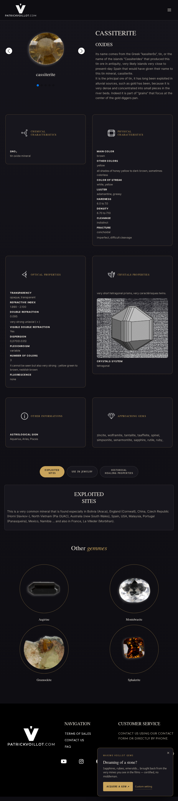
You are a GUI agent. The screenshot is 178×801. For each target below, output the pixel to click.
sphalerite (134, 680)
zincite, (102, 435)
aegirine (44, 619)
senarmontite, (124, 440)
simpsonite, (105, 440)
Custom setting (143, 786)
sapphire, (140, 440)
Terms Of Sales (78, 734)
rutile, (151, 440)
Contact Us (74, 740)
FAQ (68, 747)
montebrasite (134, 619)
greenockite (44, 680)
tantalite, (130, 435)
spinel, (155, 435)
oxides (104, 44)
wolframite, (116, 435)
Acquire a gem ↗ (118, 786)
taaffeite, (144, 435)
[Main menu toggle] (169, 10)
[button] (9, 51)
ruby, (159, 440)
